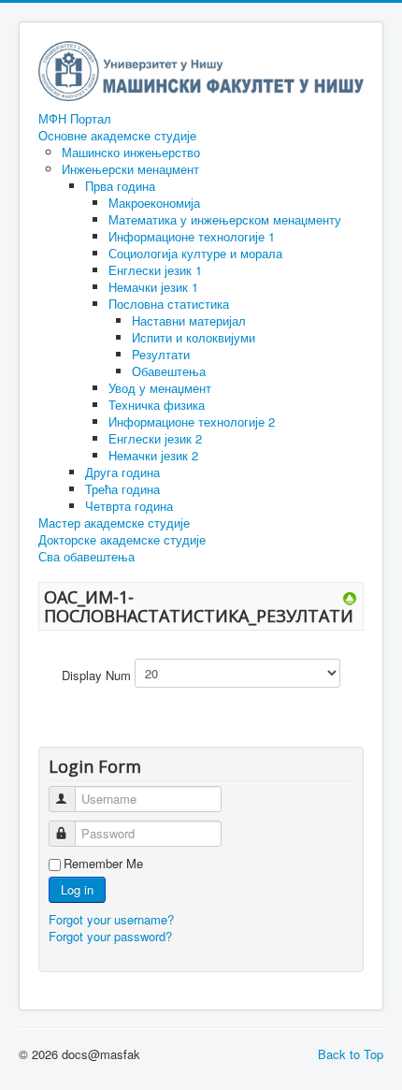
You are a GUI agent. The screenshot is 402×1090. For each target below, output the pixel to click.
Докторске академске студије (122, 539)
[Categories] (349, 596)
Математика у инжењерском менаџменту (224, 219)
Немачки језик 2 (153, 455)
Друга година (122, 472)
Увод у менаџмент (159, 388)
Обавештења (169, 371)
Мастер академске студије (114, 523)
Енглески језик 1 (155, 270)
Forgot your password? (110, 936)
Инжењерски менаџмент (130, 169)
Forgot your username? (111, 919)
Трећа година (122, 489)
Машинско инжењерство (131, 152)
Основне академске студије (117, 135)
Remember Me (103, 863)
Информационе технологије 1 (191, 236)
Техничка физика (156, 405)
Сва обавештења (86, 556)
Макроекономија (154, 202)
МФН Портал (74, 118)
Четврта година (129, 506)
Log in (77, 889)
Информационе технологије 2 (191, 421)
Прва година (120, 186)
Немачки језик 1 (153, 287)
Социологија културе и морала (195, 253)
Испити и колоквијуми (193, 337)
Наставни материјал (189, 320)
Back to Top (350, 1054)
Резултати (161, 354)
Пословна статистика (168, 303)
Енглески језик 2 (155, 438)
